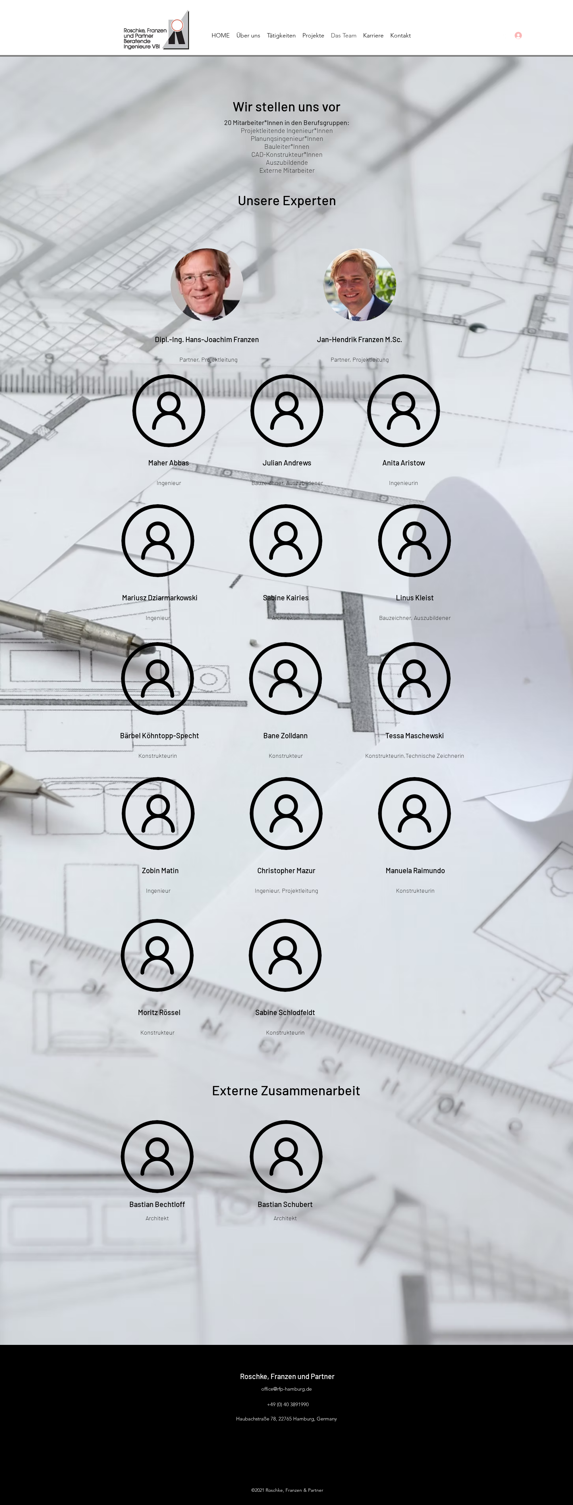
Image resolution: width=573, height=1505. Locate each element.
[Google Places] (504, 35)
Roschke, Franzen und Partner (287, 1376)
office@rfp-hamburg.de (286, 1389)
